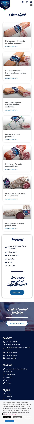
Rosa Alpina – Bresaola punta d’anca (14, 224)
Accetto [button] (9, 421)
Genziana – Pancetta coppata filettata (13, 165)
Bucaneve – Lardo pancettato (12, 135)
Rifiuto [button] (7, 417)
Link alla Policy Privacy (9, 414)
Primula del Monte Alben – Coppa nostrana (16, 195)
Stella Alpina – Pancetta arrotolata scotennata (15, 42)
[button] (31, 4)
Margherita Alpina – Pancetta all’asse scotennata (13, 105)
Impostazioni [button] (17, 417)
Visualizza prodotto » (11, 46)
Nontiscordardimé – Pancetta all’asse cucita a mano (15, 73)
